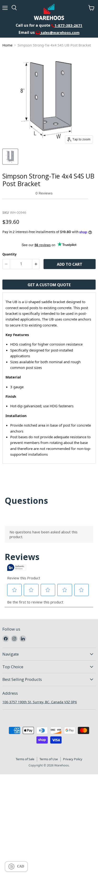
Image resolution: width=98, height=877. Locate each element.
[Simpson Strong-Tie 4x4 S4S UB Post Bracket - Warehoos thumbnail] (10, 156)
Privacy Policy (72, 759)
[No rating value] (18, 193)
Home (7, 45)
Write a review (17, 205)
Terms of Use (48, 759)
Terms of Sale (25, 759)
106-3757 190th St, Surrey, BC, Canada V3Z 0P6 (39, 702)
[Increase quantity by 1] (36, 264)
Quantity (9, 254)
